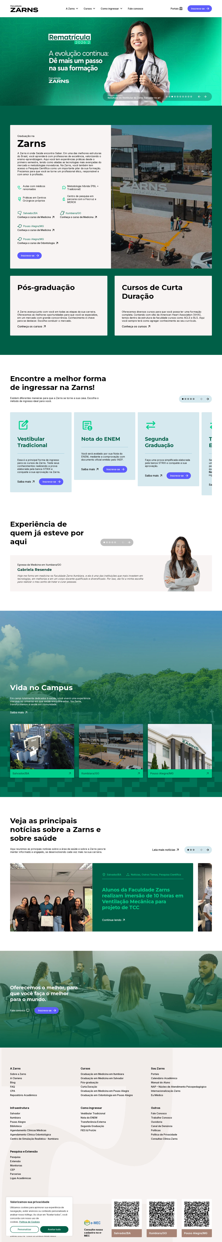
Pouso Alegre (18, 1121)
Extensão (15, 1161)
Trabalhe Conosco (161, 1117)
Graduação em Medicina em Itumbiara (102, 1074)
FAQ (12, 1086)
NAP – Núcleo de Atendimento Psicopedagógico (178, 1086)
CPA (12, 1090)
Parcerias (15, 1173)
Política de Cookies (29, 1222)
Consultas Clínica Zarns (164, 1138)
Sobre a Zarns (18, 1074)
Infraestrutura (19, 1107)
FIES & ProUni (88, 1130)
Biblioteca (16, 1126)
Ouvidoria (156, 1121)
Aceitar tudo (54, 1229)
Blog (12, 1082)
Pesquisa (15, 1157)
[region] (39, 1216)
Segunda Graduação (92, 1126)
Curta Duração (89, 1086)
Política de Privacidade (164, 1134)
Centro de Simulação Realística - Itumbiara (34, 1138)
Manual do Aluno (160, 1082)
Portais (155, 1074)
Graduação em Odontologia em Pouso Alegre (107, 1095)
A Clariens (16, 1078)
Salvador (15, 1113)
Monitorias (16, 1165)
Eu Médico (157, 1095)
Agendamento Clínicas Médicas (28, 1130)
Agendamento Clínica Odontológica (30, 1134)
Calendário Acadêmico (164, 1078)
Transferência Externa (93, 1121)
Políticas (156, 1130)
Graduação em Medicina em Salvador (102, 1078)
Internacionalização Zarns (165, 1090)
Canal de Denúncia (161, 1126)
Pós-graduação (89, 1082)
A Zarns (15, 1068)
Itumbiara (15, 1117)
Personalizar (24, 1229)
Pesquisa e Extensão (24, 1151)
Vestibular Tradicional (93, 1113)
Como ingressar (91, 1107)
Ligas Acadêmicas (20, 1178)
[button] (166, 96)
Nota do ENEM (89, 1117)
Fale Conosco (159, 1113)
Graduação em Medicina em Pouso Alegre (105, 1090)
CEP (12, 1169)
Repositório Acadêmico (23, 1095)
